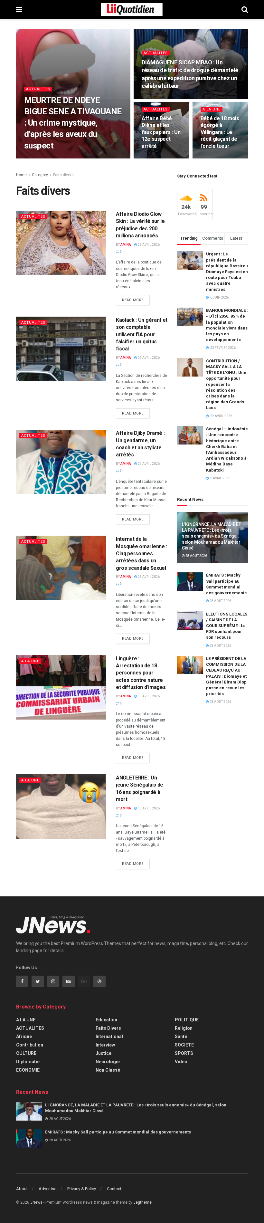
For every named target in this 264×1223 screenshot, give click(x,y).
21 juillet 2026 (158, 98)
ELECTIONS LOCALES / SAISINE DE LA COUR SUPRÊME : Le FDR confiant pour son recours (226, 626)
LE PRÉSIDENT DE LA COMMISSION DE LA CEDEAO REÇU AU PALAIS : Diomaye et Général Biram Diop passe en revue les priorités (226, 676)
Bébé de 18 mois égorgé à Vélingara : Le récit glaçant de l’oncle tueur (220, 132)
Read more (133, 300)
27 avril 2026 (148, 463)
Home (21, 175)
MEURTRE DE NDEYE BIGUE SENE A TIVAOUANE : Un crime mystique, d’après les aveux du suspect (73, 122)
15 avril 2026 (148, 808)
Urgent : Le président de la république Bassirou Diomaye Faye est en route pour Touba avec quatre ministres (227, 271)
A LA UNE (212, 109)
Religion (184, 1028)
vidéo (181, 1061)
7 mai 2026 (153, 158)
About (22, 1188)
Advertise (47, 1188)
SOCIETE (184, 1044)
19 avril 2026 (148, 696)
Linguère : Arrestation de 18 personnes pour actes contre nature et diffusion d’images (140, 673)
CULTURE (26, 1053)
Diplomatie (28, 1061)
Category (40, 175)
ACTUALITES (38, 89)
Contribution (29, 1044)
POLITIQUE (187, 1019)
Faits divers (63, 175)
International (109, 1036)
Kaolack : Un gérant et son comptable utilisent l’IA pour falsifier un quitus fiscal (141, 334)
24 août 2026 (56, 158)
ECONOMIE (28, 1070)
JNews (36, 1202)
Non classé (108, 1070)
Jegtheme (142, 1202)
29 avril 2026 (148, 244)
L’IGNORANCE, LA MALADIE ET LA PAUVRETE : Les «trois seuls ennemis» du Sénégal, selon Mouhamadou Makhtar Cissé (211, 536)
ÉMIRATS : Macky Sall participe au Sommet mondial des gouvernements (118, 1132)
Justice (103, 1053)
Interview (105, 1044)
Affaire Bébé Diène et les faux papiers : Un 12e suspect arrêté (161, 132)
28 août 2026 (196, 556)
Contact (114, 1188)
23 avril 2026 (148, 576)
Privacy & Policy (81, 1188)
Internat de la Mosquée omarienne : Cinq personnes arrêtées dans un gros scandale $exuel (141, 553)
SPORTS (184, 1053)
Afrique (24, 1036)
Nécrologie (108, 1061)
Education (106, 1019)
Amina (34, 158)
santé (181, 1036)
